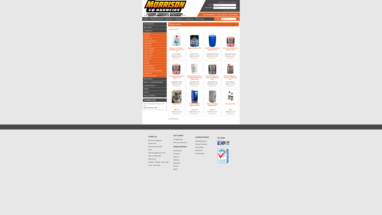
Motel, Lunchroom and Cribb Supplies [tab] (153, 83)
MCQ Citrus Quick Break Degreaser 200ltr (212, 49)
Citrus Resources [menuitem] (150, 41)
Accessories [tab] (149, 24)
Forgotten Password (229, 10)
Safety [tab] (146, 92)
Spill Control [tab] (149, 96)
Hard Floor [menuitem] (148, 53)
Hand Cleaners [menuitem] (149, 51)
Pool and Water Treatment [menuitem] (153, 71)
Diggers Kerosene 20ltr (194, 48)
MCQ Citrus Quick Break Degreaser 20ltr (230, 49)
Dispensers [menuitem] (147, 46)
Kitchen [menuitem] (146, 61)
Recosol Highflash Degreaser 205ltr (194, 104)
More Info (176, 58)
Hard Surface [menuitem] (148, 56)
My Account (200, 19)
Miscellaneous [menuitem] (149, 66)
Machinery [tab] (148, 79)
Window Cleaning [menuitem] (150, 76)
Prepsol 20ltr (176, 104)
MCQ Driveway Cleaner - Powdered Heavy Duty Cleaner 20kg (194, 77)
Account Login (199, 153)
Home (145, 19)
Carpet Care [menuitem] (148, 38)
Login (210, 5)
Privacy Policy (199, 147)
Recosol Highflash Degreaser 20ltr (212, 104)
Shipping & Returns (201, 141)
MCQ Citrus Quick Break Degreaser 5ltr (176, 76)
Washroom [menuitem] (148, 73)
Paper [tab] (146, 89)
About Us (169, 19)
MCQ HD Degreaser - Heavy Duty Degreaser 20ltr (212, 77)
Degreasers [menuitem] (148, 43)
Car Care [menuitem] (147, 36)
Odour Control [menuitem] (149, 68)
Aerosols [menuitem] (147, 33)
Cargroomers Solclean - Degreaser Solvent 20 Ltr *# (176, 49)
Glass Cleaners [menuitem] (149, 48)
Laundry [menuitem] (147, 63)
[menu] (155, 55)
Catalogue (189, 19)
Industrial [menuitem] (147, 58)
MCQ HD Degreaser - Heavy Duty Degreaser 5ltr (230, 77)
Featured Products (157, 19)
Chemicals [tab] (148, 31)
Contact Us (179, 19)
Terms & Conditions (201, 144)
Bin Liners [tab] (148, 27)
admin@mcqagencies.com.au (157, 153)
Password (208, 8)
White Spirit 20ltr (230, 104)
